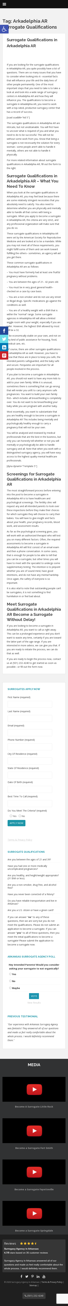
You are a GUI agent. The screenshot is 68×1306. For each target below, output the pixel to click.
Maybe (16, 988)
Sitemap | (34, 1285)
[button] (4, 29)
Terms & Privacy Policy (20, 839)
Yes (14, 974)
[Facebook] (4, 330)
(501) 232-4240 (35, 1295)
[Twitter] (4, 339)
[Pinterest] (4, 355)
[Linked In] (4, 347)
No (13, 981)
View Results (34, 1002)
